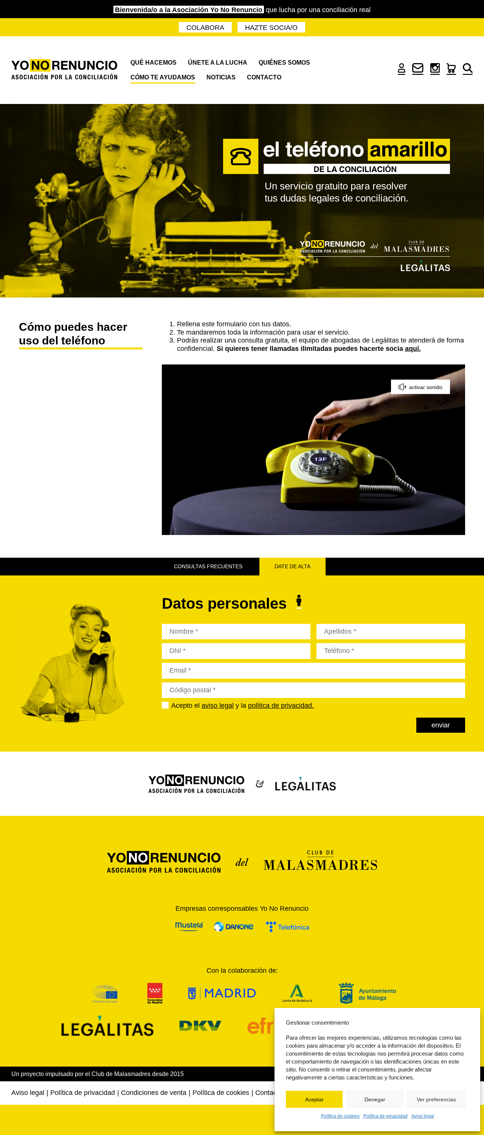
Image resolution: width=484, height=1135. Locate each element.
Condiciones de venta (153, 1092)
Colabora (205, 27)
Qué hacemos (153, 62)
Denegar (375, 1099)
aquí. (413, 348)
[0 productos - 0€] (451, 72)
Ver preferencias (436, 1099)
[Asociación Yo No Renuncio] (64, 70)
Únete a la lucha (217, 62)
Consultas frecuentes (208, 566)
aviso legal (218, 705)
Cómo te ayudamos (162, 77)
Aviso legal (422, 1116)
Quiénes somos (284, 62)
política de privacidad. (281, 705)
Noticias (221, 77)
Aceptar (314, 1099)
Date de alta (292, 566)
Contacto (264, 77)
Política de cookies (340, 1116)
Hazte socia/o (271, 27)
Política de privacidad (385, 1116)
